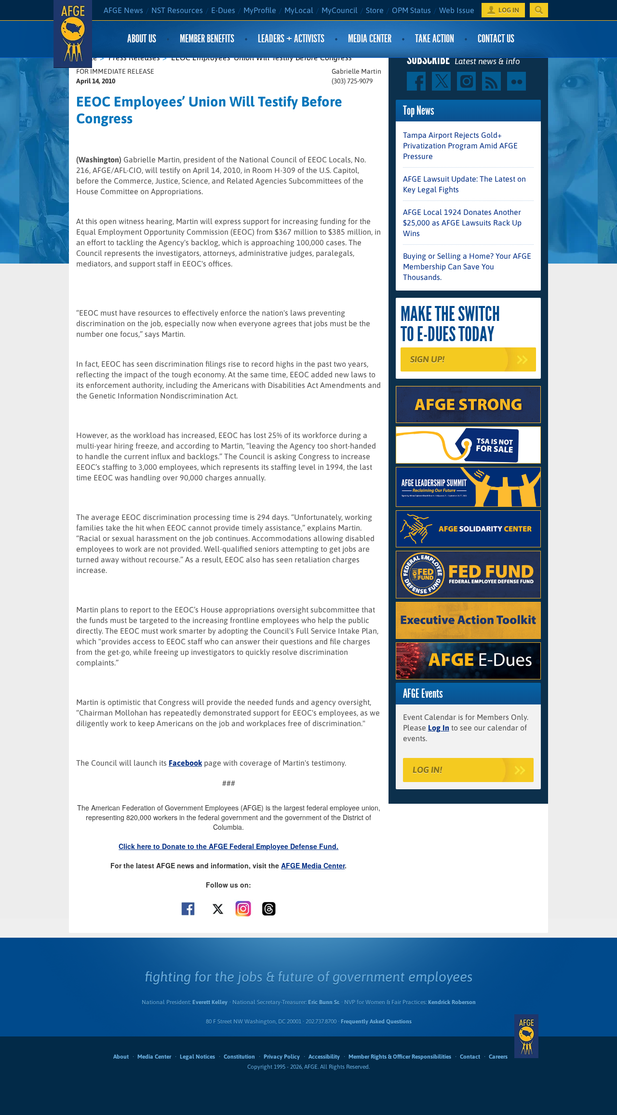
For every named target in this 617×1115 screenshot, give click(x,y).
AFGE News (123, 10)
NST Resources (177, 10)
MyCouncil (340, 10)
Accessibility (324, 1056)
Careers (498, 1056)
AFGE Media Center (313, 865)
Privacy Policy (282, 1056)
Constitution (239, 1056)
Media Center (369, 38)
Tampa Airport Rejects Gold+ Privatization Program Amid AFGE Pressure (460, 145)
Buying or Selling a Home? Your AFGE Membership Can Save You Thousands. (467, 266)
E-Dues (223, 10)
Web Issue (456, 10)
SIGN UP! (427, 359)
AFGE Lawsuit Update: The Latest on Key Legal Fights (464, 184)
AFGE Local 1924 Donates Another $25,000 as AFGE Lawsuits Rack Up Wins (462, 223)
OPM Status (411, 10)
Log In (438, 727)
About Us (141, 38)
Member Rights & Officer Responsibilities (400, 1056)
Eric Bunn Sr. (323, 1002)
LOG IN (508, 10)
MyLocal (298, 10)
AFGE (526, 1036)
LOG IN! (427, 770)
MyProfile (259, 10)
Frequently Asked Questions (376, 1021)
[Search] (539, 10)
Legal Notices (197, 1056)
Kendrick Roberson (452, 1002)
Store (375, 10)
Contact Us (496, 38)
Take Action (434, 38)
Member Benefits (207, 38)
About (121, 1056)
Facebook (185, 762)
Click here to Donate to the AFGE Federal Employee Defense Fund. (228, 846)
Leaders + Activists (291, 38)
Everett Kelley (210, 1002)
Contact (470, 1056)
